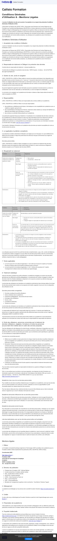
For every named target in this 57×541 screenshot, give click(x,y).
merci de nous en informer (23, 122)
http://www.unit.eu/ (7, 455)
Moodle (4, 499)
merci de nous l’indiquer (35, 521)
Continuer (28, 539)
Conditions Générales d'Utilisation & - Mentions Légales (28, 536)
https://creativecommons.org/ (9, 516)
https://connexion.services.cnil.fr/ (10, 376)
